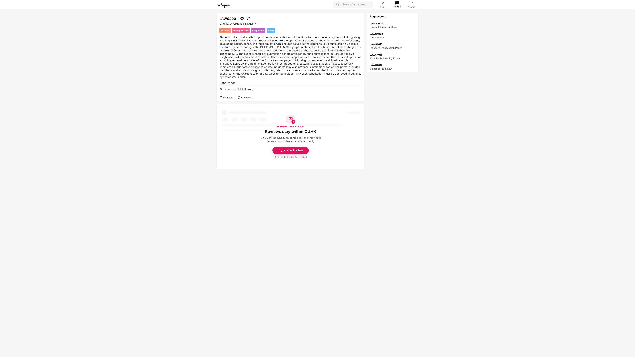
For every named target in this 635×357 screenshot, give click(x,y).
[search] (338, 4)
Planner (411, 7)
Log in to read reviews (290, 150)
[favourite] (242, 18)
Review (397, 6)
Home (383, 7)
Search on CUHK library (238, 89)
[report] (248, 18)
